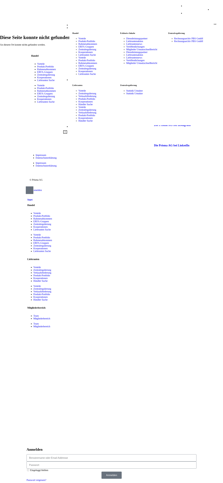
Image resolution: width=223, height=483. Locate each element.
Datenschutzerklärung (46, 157)
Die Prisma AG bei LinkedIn (171, 145)
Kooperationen (85, 52)
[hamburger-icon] (215, 24)
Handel (74, 28)
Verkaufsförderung (87, 96)
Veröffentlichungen (135, 46)
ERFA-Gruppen (86, 46)
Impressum (41, 155)
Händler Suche (85, 104)
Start (72, 25)
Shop (72, 126)
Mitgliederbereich (41, 318)
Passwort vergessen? (36, 480)
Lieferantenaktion (134, 41)
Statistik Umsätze (134, 90)
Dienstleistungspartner (136, 38)
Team (36, 316)
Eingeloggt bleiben (39, 470)
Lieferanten (77, 80)
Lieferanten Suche (87, 55)
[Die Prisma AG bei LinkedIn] (158, 136)
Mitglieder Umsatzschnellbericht (141, 49)
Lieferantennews (134, 44)
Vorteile (82, 38)
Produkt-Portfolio (86, 41)
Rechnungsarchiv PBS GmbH (188, 38)
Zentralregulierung (87, 49)
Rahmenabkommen (87, 44)
